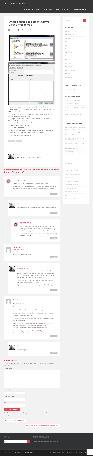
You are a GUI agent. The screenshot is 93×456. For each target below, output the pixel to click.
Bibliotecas (68, 163)
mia (69, 133)
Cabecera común (60, 9)
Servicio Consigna (70, 188)
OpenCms (71, 56)
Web (5, 403)
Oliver (69, 143)
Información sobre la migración (76, 9)
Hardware (70, 38)
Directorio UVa (69, 167)
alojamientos (29, 452)
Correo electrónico (10, 396)
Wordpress (71, 77)
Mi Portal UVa (69, 177)
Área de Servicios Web (15, 3)
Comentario (8, 368)
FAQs (50, 9)
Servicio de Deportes (71, 192)
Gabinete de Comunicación (73, 174)
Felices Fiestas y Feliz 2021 (73, 100)
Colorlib (80, 452)
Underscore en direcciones (73, 111)
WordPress (86, 454)
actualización (17, 452)
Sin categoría (27, 30)
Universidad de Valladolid (72, 199)
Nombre (7, 390)
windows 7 (19, 141)
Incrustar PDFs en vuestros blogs (73, 133)
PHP (69, 59)
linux (69, 49)
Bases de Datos (72, 31)
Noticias (70, 52)
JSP (69, 45)
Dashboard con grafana (72, 104)
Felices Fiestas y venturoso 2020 (75, 107)
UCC (66, 195)
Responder (54, 194)
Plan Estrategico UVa (71, 181)
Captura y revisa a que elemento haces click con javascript (75, 149)
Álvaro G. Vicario (18, 179)
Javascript (70, 42)
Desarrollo (71, 35)
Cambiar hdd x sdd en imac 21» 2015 (74, 115)
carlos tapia (71, 138)
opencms (7, 452)
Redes (69, 63)
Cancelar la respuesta (22, 360)
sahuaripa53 (17, 247)
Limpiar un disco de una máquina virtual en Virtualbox (75, 128)
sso (69, 73)
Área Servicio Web (28, 9)
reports (70, 66)
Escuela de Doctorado (71, 170)
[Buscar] (84, 20)
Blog (45, 9)
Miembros (38, 9)
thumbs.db (12, 141)
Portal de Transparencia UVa (73, 185)
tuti (20, 30)
